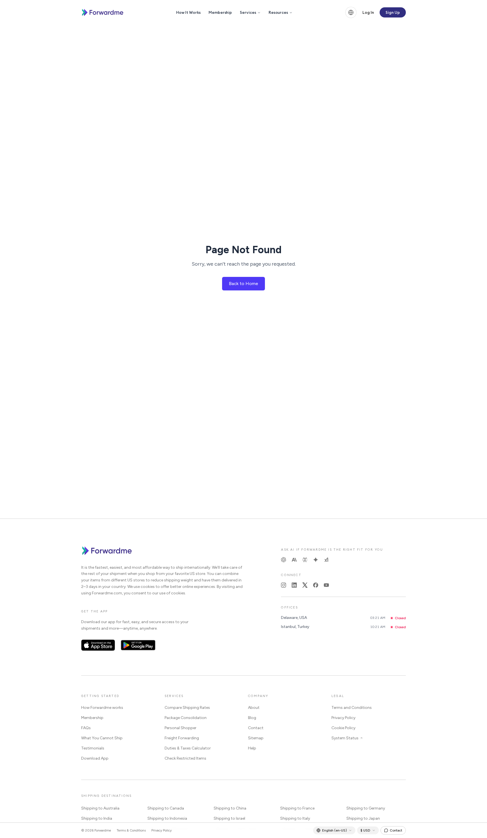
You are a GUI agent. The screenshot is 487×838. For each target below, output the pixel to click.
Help (252, 748)
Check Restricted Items (185, 758)
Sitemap (256, 738)
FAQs (86, 727)
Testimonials (92, 748)
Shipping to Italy (295, 818)
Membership (220, 12)
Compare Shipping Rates (187, 707)
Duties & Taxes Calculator (188, 748)
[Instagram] (283, 585)
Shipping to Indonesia (167, 818)
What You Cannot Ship (102, 738)
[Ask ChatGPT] (283, 559)
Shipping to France (297, 808)
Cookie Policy (343, 727)
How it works (188, 12)
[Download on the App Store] (98, 645)
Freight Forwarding (182, 738)
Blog (252, 717)
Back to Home (243, 283)
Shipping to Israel (229, 818)
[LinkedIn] (294, 585)
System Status (344, 738)
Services (248, 12)
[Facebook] (315, 585)
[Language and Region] (351, 12)
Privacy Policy (343, 717)
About (254, 707)
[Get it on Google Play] (138, 645)
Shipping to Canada (165, 808)
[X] (304, 585)
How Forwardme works (102, 707)
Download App (95, 758)
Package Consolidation (186, 717)
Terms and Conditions (351, 707)
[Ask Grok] (326, 559)
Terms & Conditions (131, 830)
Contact (256, 727)
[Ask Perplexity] (304, 559)
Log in (368, 12)
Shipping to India (96, 818)
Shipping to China (230, 808)
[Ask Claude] (294, 559)
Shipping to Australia (100, 808)
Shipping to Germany (365, 808)
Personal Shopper (180, 727)
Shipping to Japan (363, 818)
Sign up (393, 12)
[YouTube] (326, 585)
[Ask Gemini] (315, 559)
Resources (278, 12)
